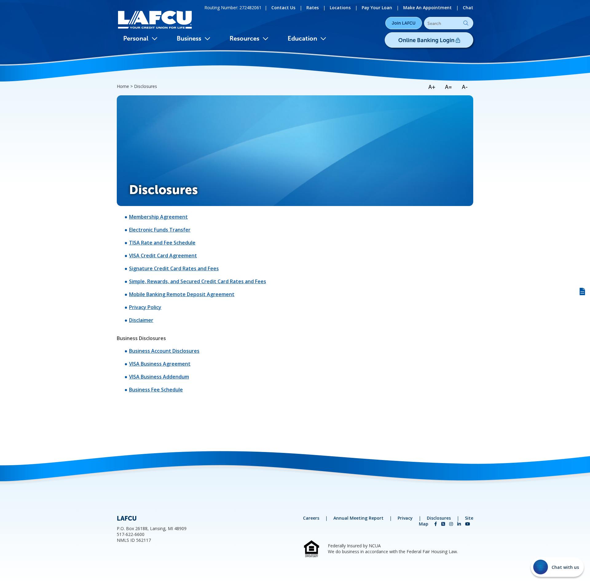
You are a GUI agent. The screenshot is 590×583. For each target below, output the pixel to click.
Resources (244, 38)
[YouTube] (468, 524)
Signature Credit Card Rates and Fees (174, 268)
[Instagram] (452, 524)
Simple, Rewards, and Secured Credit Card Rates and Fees (197, 281)
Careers (311, 518)
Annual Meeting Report (358, 518)
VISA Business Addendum (159, 376)
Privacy (405, 518)
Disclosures (439, 518)
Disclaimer (141, 320)
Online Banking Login (427, 40)
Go (465, 23)
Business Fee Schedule (156, 389)
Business (189, 38)
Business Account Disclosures (164, 350)
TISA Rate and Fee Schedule (162, 242)
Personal (135, 38)
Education (302, 38)
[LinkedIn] (460, 524)
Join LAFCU (403, 23)
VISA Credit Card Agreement (163, 255)
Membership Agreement (158, 216)
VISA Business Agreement (160, 363)
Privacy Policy (145, 307)
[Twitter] (444, 524)
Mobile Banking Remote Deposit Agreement (181, 294)
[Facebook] (436, 524)
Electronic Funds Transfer (160, 229)
